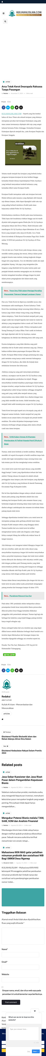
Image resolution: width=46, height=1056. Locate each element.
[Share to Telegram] (17, 107)
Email (4, 962)
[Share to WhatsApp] (12, 107)
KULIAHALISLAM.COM (11, 114)
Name (5, 949)
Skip (28, 1051)
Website (5, 974)
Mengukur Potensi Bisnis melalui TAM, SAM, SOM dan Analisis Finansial (23, 819)
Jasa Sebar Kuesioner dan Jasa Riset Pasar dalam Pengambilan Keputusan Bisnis (22, 780)
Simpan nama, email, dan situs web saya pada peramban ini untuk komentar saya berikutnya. (22, 992)
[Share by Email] (21, 107)
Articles (6, 713)
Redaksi (5, 93)
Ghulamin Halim (8, 863)
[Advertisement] (23, 51)
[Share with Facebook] (3, 107)
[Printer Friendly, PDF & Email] (9, 654)
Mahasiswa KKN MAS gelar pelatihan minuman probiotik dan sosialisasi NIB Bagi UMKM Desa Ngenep (23, 855)
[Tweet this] (8, 107)
